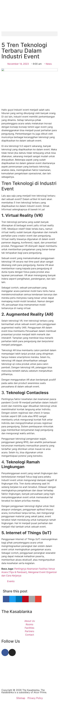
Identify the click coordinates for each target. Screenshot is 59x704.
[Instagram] (12, 652)
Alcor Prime (40, 692)
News (49, 63)
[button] (29, 33)
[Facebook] (5, 652)
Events (10, 581)
